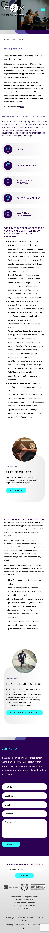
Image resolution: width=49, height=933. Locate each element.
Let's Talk (16, 490)
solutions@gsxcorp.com (27, 896)
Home (6, 40)
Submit (11, 844)
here (22, 107)
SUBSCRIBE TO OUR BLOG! (25, 864)
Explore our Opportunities (26, 713)
